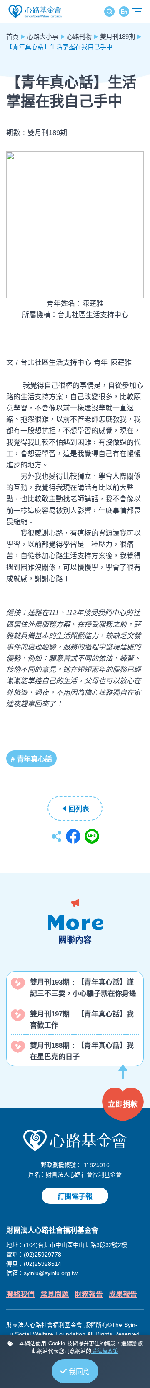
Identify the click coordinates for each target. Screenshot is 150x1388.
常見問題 (54, 1294)
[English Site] (124, 11)
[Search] (109, 11)
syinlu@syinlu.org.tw (51, 1273)
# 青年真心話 (31, 759)
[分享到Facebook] (73, 836)
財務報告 (89, 1294)
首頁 (12, 36)
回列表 (78, 809)
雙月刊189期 (117, 36)
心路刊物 (79, 36)
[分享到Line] (92, 836)
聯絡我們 (20, 1294)
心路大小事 (42, 36)
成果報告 (123, 1294)
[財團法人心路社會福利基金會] (75, 1140)
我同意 (79, 1372)
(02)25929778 (42, 1254)
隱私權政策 (104, 1351)
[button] (123, 1076)
